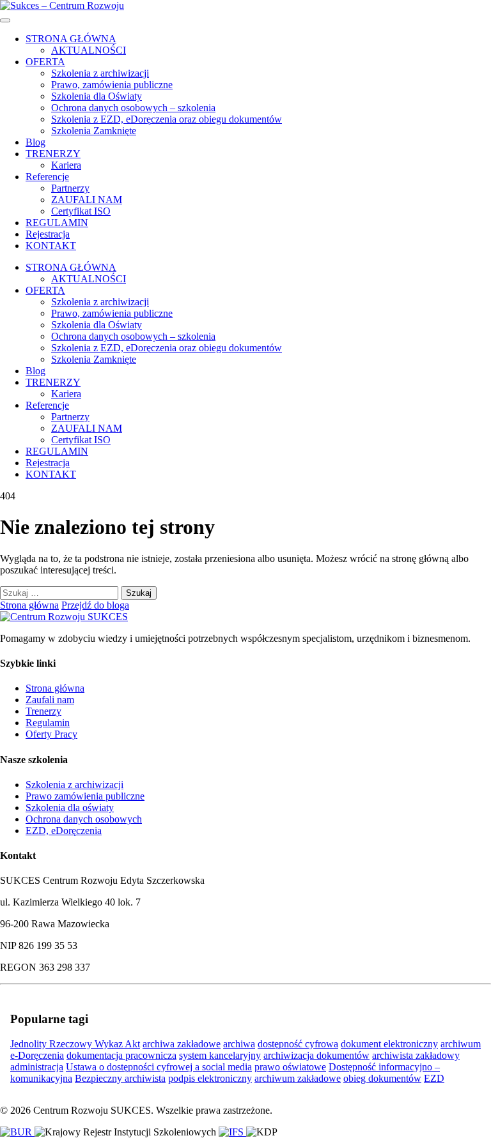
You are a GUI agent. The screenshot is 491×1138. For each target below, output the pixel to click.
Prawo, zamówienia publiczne (112, 84)
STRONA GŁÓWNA (71, 38)
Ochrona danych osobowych (84, 819)
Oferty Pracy (51, 734)
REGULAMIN (57, 222)
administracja (36, 1066)
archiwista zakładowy (416, 1055)
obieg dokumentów (382, 1078)
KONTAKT (51, 245)
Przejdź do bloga (95, 605)
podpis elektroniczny (210, 1078)
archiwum (460, 1043)
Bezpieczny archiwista (120, 1078)
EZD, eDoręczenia (64, 830)
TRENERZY (53, 153)
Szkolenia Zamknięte (93, 130)
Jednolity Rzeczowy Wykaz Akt (75, 1043)
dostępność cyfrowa (298, 1043)
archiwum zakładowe (297, 1078)
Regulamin (48, 722)
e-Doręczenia (37, 1055)
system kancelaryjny (220, 1055)
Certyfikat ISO (81, 211)
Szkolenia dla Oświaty (96, 96)
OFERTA (45, 61)
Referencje (47, 176)
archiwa (239, 1043)
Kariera (66, 165)
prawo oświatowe (290, 1066)
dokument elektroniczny (389, 1043)
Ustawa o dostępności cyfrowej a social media (159, 1066)
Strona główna (29, 605)
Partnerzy (70, 188)
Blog (35, 142)
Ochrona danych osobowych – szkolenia (133, 107)
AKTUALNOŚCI (88, 50)
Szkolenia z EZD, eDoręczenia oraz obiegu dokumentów (166, 119)
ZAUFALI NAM (86, 199)
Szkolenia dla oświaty (70, 807)
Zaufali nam (50, 699)
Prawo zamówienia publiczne (85, 796)
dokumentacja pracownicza (121, 1055)
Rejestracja (48, 234)
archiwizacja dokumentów (316, 1055)
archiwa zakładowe (182, 1043)
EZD (434, 1078)
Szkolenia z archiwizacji (100, 73)
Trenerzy (43, 711)
